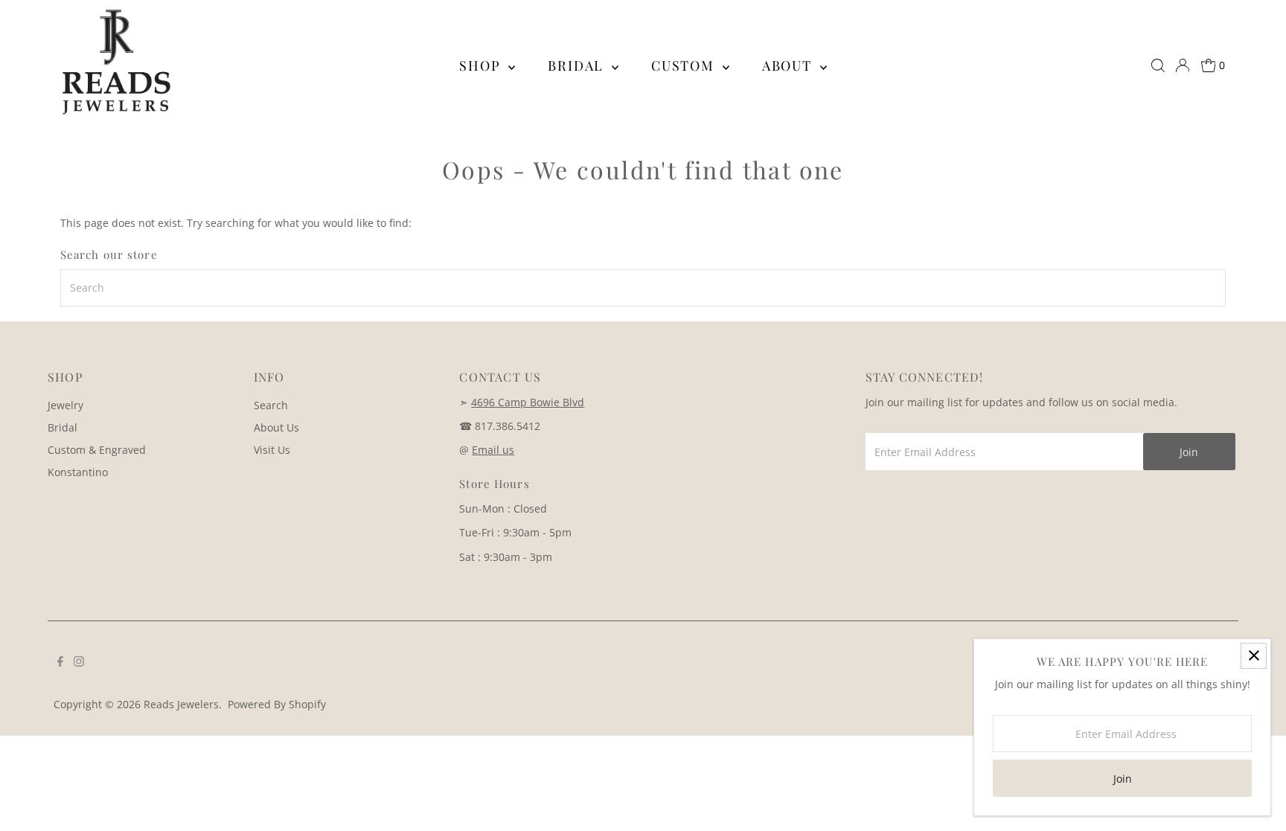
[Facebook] (60, 663)
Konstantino (78, 472)
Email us (493, 450)
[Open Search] (1158, 65)
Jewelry (65, 405)
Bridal (578, 65)
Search (271, 405)
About (789, 65)
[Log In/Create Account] (1182, 65)
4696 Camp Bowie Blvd (527, 402)
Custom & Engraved (97, 450)
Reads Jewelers (181, 704)
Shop (482, 65)
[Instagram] (79, 663)
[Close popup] (1254, 656)
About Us (276, 427)
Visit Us (272, 450)
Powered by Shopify (277, 704)
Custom (685, 65)
